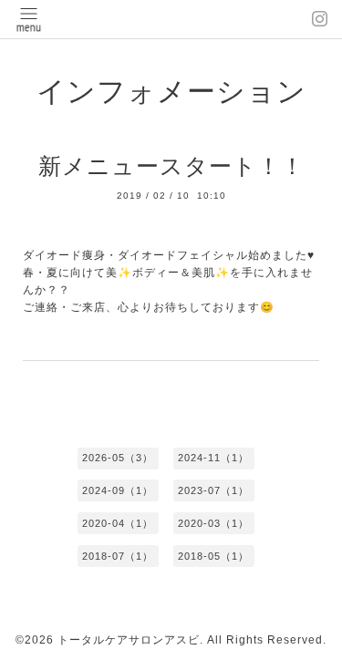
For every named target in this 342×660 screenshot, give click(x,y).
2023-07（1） (213, 490)
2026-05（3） (117, 457)
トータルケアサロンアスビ (128, 640)
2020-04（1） (117, 523)
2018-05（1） (213, 556)
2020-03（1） (213, 523)
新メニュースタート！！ (171, 166)
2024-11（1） (213, 457)
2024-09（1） (117, 490)
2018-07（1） (117, 556)
